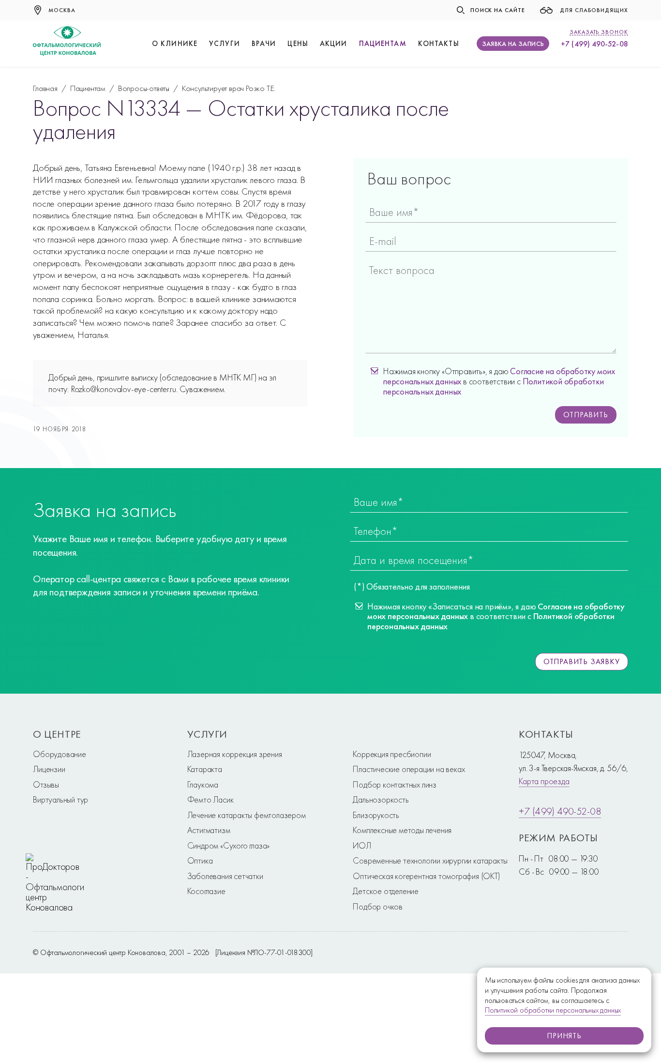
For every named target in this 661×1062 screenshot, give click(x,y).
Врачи (264, 43)
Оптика (200, 860)
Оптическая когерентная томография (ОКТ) (426, 875)
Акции (333, 43)
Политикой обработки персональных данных (553, 1010)
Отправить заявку (581, 661)
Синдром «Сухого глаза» (228, 845)
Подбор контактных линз (394, 784)
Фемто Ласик (210, 799)
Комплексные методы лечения (402, 829)
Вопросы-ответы (143, 88)
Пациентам (382, 43)
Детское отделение (386, 890)
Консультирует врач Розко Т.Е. (228, 88)
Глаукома (202, 784)
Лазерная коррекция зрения (234, 753)
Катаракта (204, 768)
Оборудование (59, 753)
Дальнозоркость (380, 799)
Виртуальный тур (60, 799)
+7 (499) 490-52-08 (594, 44)
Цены (297, 43)
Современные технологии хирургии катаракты (430, 860)
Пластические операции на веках (409, 768)
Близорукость (376, 814)
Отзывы (46, 784)
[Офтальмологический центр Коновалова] (67, 43)
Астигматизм (208, 829)
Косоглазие (206, 890)
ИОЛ (362, 845)
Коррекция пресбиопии (392, 753)
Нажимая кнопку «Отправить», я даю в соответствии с (499, 381)
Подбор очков (378, 906)
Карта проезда (544, 781)
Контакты (438, 43)
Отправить (585, 415)
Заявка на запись (513, 43)
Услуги (224, 43)
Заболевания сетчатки (225, 875)
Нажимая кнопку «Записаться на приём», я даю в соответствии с (496, 617)
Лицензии (49, 768)
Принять (564, 1036)
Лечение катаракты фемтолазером (246, 814)
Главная (45, 88)
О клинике (174, 43)
